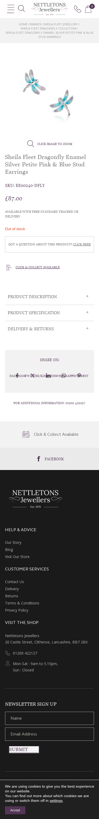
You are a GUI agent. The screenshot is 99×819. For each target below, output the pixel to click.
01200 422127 (75, 403)
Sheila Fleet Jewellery (61, 24)
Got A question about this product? (49, 244)
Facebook (54, 459)
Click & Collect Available (38, 267)
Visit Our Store (17, 556)
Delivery (12, 588)
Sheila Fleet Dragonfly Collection (48, 28)
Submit (18, 749)
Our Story (13, 542)
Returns (11, 595)
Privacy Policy (16, 610)
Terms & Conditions (22, 602)
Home (23, 24)
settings (56, 800)
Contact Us (14, 581)
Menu (10, 13)
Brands (35, 24)
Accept (15, 810)
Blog (9, 549)
